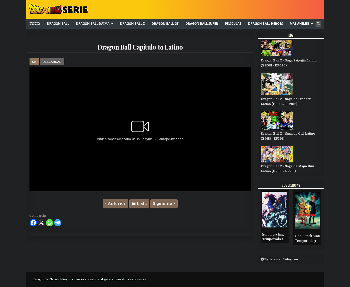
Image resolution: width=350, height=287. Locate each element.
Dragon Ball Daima (93, 23)
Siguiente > (164, 203)
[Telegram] (57, 222)
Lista (141, 203)
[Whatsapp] (49, 222)
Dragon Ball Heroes (265, 23)
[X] (41, 222)
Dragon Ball (58, 23)
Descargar (52, 62)
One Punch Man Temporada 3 (307, 238)
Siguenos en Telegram (281, 259)
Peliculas (233, 23)
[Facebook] (33, 222)
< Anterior (115, 203)
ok (34, 62)
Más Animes (299, 23)
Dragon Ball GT (165, 23)
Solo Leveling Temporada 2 (273, 236)
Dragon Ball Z (132, 23)
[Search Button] (318, 24)
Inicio (35, 23)
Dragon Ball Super (201, 23)
